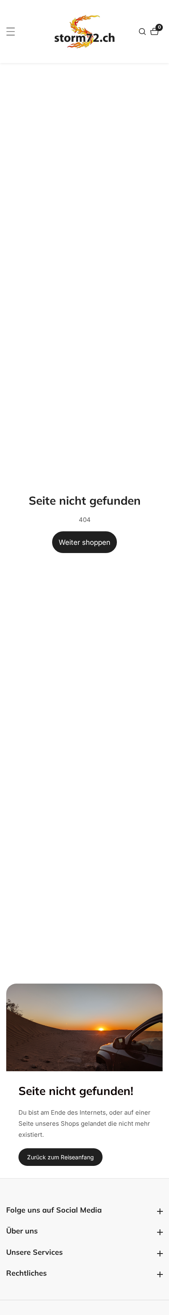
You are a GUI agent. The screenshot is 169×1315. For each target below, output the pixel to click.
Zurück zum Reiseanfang (60, 1157)
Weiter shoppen (84, 542)
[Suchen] (143, 31)
